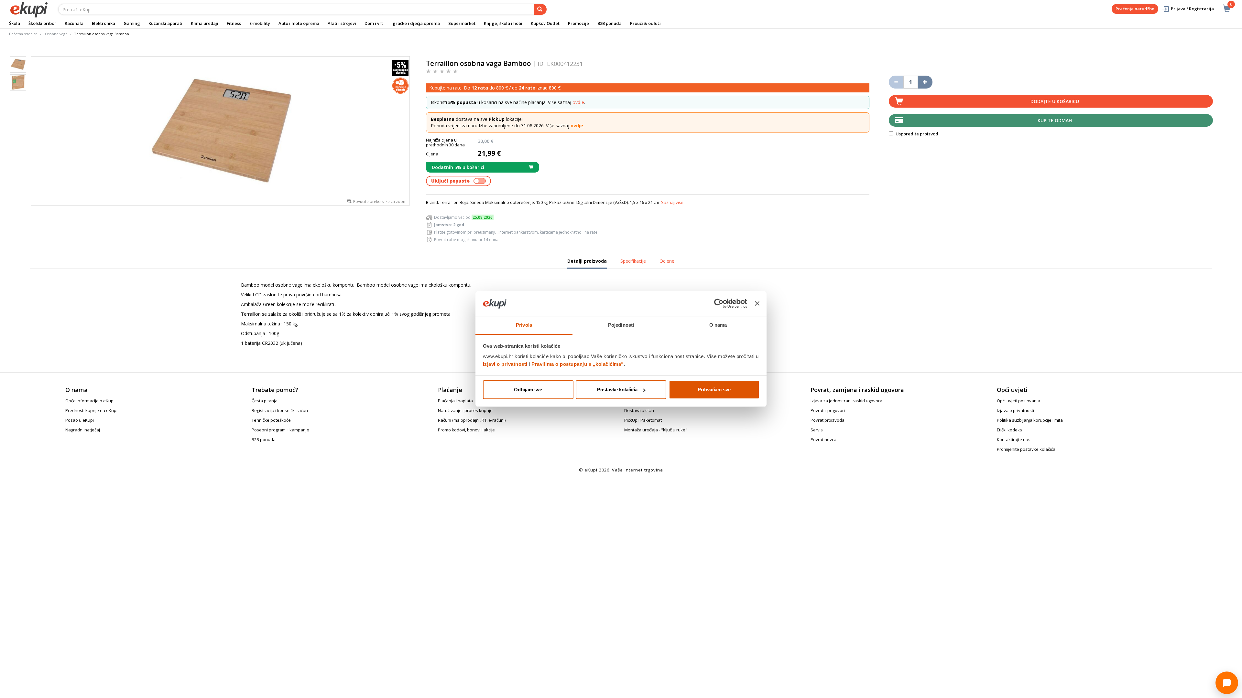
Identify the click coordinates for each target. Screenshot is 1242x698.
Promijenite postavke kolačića (1026, 449)
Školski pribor (42, 23)
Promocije (578, 23)
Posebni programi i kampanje (280, 430)
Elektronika (103, 23)
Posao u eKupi (79, 420)
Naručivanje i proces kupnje (465, 410)
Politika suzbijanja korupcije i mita (1030, 420)
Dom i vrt (374, 23)
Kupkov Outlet (545, 23)
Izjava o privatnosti (1015, 410)
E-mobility (259, 23)
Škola (14, 23)
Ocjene (666, 261)
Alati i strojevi (342, 23)
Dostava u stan (639, 410)
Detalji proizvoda (587, 263)
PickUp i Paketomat (643, 420)
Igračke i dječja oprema (415, 23)
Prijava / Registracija (1192, 9)
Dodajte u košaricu (1054, 101)
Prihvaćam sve (714, 389)
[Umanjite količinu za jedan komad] (896, 82)
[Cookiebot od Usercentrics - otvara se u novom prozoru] (719, 304)
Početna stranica (23, 33)
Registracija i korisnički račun (280, 410)
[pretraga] (540, 9)
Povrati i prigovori (828, 410)
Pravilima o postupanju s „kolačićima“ (577, 364)
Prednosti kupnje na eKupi (91, 410)
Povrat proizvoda (827, 420)
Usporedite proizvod (916, 134)
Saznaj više (672, 202)
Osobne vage (56, 33)
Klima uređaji (204, 23)
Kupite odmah (1055, 120)
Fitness (234, 23)
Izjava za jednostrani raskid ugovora (846, 401)
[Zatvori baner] (757, 303)
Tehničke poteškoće (271, 420)
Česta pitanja (265, 401)
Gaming (132, 23)
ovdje (578, 102)
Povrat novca (823, 439)
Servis (817, 430)
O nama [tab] (718, 325)
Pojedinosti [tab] (621, 325)
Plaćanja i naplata (455, 401)
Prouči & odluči (645, 23)
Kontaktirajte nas (1013, 439)
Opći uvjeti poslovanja (1018, 401)
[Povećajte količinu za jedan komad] (925, 82)
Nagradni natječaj (82, 430)
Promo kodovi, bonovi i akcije (466, 430)
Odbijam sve (528, 389)
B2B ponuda (609, 23)
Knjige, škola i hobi (503, 23)
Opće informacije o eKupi (89, 401)
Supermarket (461, 23)
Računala (74, 23)
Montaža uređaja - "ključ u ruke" (655, 430)
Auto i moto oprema (298, 23)
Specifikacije (633, 261)
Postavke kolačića (617, 389)
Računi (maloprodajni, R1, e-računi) (472, 420)
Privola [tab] (524, 325)
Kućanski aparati (165, 23)
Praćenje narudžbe (1135, 9)
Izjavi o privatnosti (505, 364)
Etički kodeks (1009, 430)
